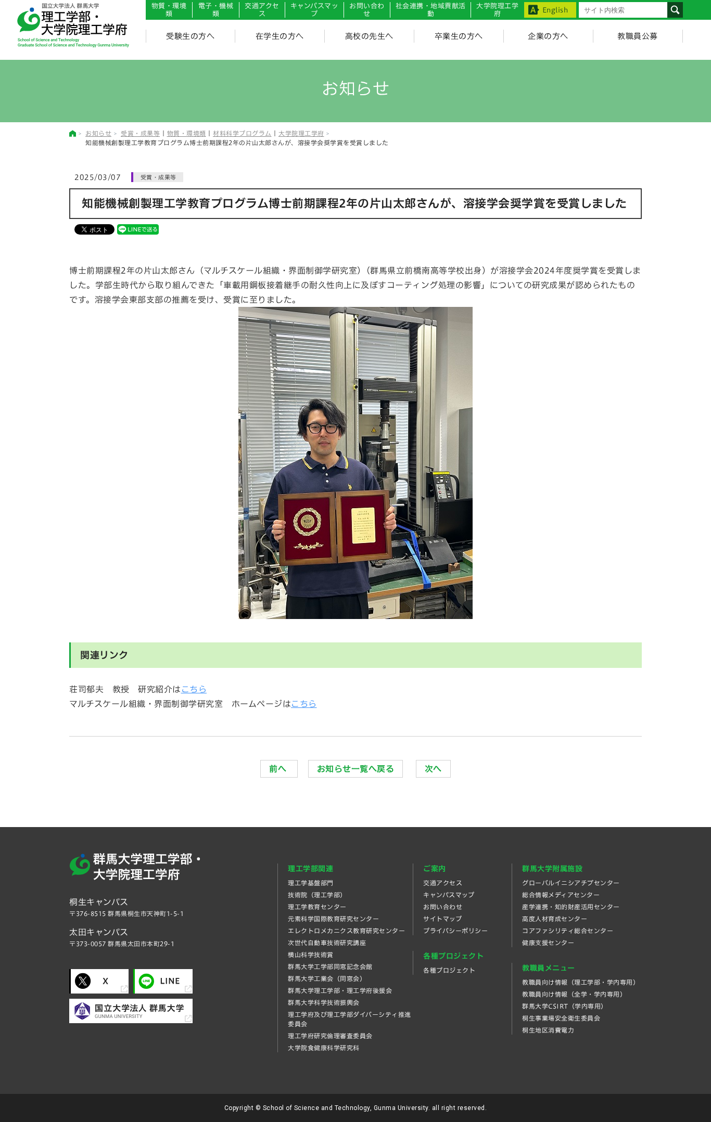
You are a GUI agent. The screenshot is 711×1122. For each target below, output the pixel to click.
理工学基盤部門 (311, 883)
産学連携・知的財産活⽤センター (571, 907)
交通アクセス (442, 883)
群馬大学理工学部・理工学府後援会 (340, 990)
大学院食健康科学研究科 (324, 1047)
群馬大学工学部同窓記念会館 (330, 966)
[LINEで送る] (138, 229)
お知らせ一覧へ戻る (356, 769)
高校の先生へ (369, 36)
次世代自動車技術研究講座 (327, 942)
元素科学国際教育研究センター (333, 918)
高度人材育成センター (554, 918)
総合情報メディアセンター (561, 895)
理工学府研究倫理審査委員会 (330, 1036)
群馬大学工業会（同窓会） (327, 978)
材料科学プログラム (242, 133)
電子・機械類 (216, 10)
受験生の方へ (190, 36)
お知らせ (98, 133)
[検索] (675, 10)
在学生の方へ (280, 36)
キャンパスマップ (314, 10)
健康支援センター (548, 942)
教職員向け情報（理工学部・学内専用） (580, 982)
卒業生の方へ (459, 36)
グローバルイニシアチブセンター (571, 883)
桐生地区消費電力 (548, 1030)
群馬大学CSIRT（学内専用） (564, 1006)
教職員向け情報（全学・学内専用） (574, 994)
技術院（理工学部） (317, 895)
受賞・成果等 (140, 133)
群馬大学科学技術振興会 (324, 1002)
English (555, 10)
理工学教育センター (317, 907)
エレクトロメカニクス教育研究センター (346, 930)
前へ (279, 769)
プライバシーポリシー (455, 930)
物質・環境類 (169, 10)
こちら (194, 689)
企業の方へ (548, 36)
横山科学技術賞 (311, 954)
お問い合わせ (367, 10)
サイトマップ (442, 918)
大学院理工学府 (301, 133)
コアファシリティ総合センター (567, 930)
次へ (433, 769)
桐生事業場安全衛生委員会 (561, 1018)
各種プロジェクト (449, 970)
